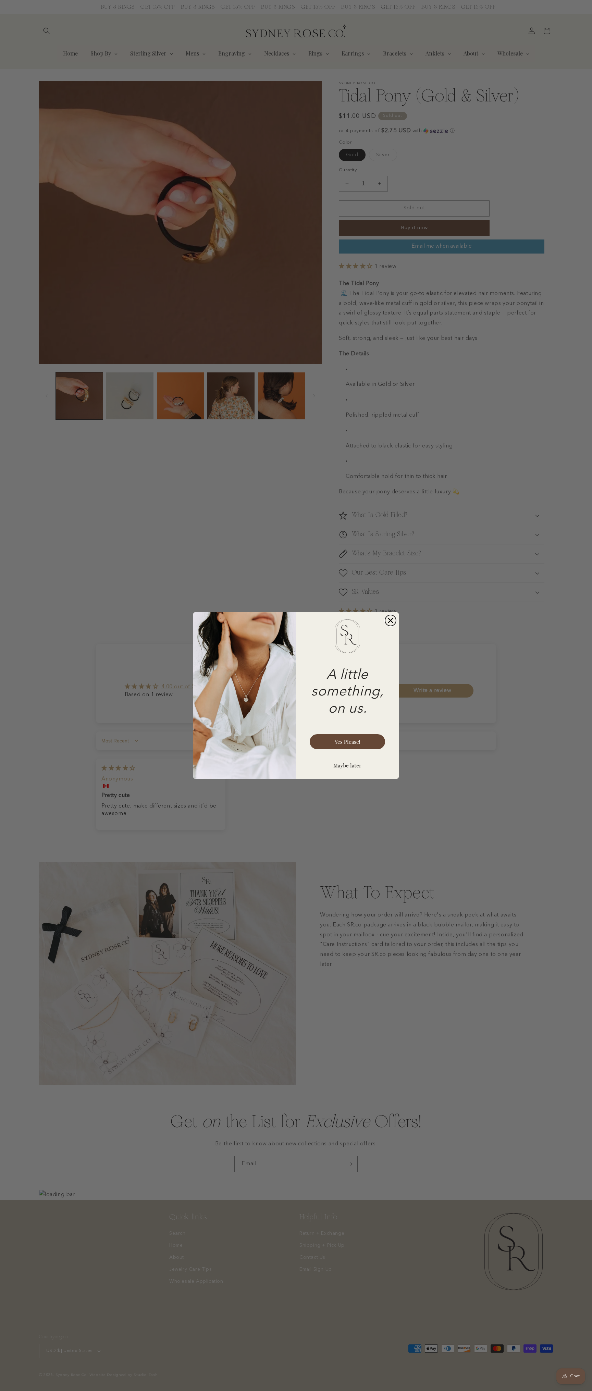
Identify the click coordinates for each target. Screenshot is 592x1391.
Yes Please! (347, 741)
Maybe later (347, 765)
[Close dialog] (390, 620)
